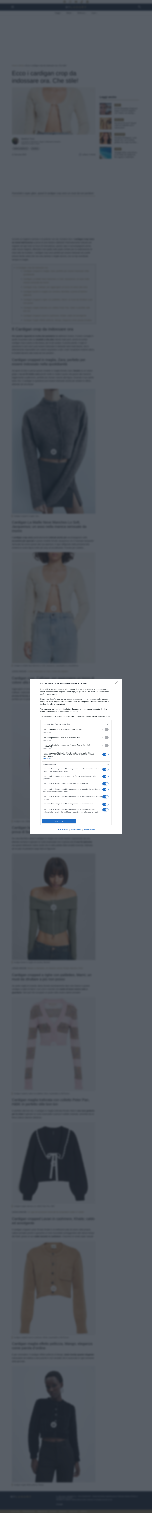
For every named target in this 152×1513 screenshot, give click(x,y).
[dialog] (76, 756)
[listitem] (76, 724)
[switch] (105, 729)
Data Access (76, 830)
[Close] (117, 683)
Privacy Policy (89, 830)
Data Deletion (62, 830)
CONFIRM (59, 821)
